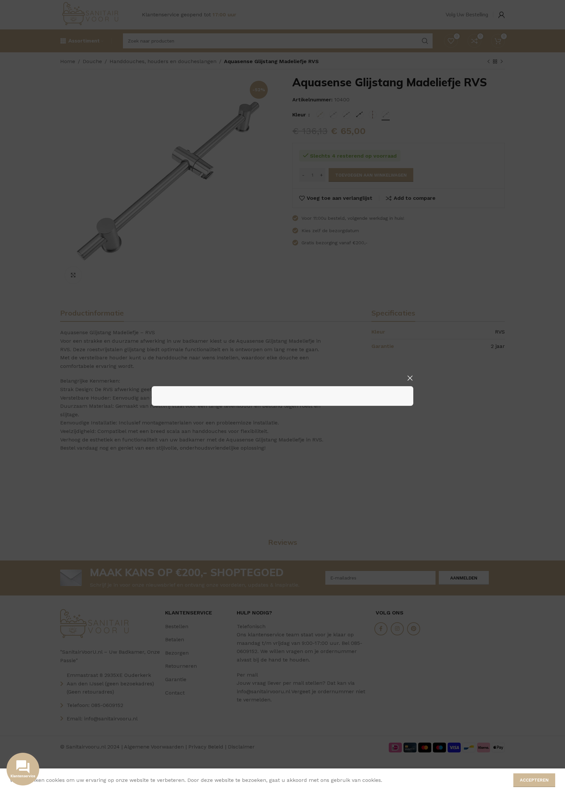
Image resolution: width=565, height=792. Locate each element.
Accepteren (534, 780)
